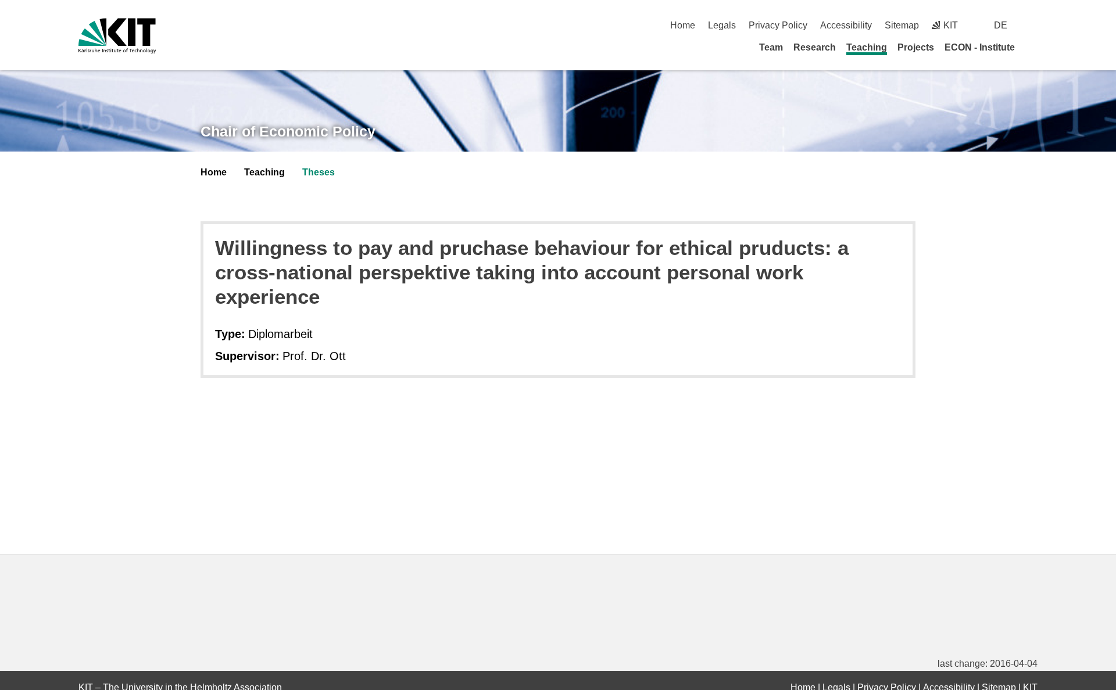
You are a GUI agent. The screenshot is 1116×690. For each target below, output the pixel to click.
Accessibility (846, 25)
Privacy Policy (778, 25)
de (1000, 25)
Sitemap (902, 25)
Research (814, 47)
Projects (915, 47)
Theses (318, 172)
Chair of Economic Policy (288, 131)
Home (682, 25)
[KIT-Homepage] (117, 35)
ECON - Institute (980, 47)
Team (771, 47)
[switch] (1033, 25)
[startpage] (1033, 47)
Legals (722, 25)
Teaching (866, 47)
